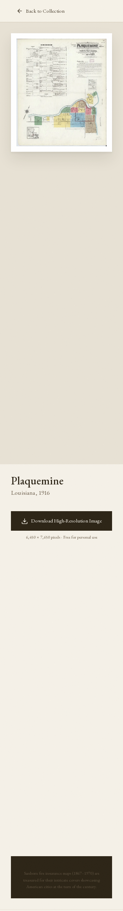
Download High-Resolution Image (66, 520)
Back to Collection (45, 11)
